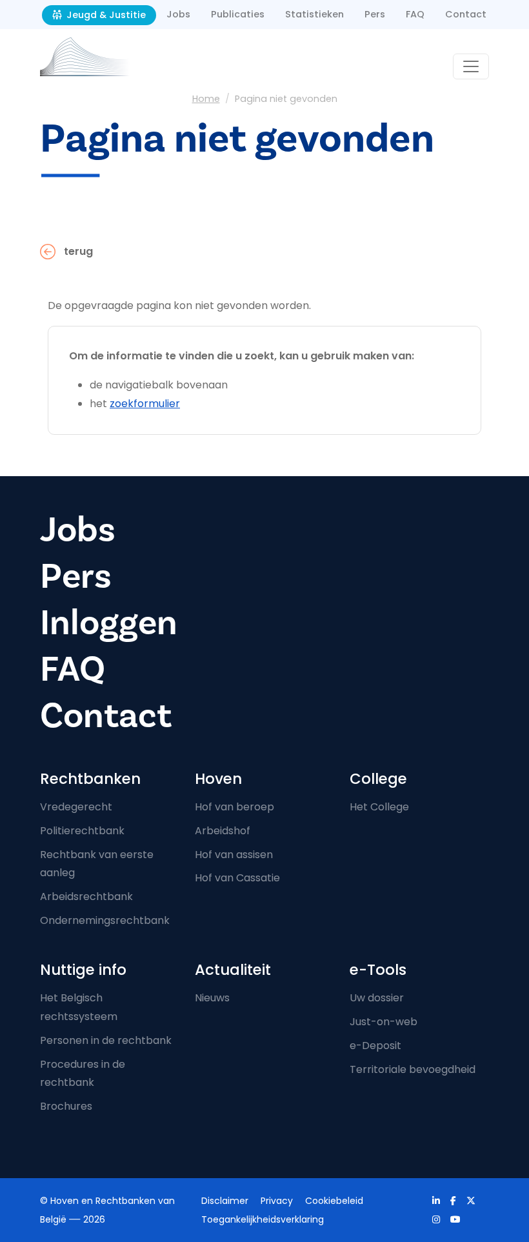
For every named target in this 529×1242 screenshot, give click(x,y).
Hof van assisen (234, 854)
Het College (379, 806)
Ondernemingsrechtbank (105, 920)
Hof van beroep (234, 806)
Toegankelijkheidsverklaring (262, 1219)
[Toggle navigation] (471, 66)
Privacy (277, 1200)
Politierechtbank (82, 830)
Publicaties (237, 14)
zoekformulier (145, 403)
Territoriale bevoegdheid (412, 1069)
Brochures (66, 1106)
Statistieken (314, 14)
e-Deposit (375, 1045)
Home (206, 98)
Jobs (178, 14)
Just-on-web (383, 1021)
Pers (374, 14)
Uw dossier (377, 997)
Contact (465, 14)
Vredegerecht (76, 806)
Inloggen (108, 623)
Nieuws (212, 997)
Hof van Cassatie (237, 877)
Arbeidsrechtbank (86, 896)
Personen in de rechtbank (106, 1040)
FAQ (415, 14)
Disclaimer (224, 1200)
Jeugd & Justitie (105, 14)
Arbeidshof (222, 830)
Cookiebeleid (334, 1200)
